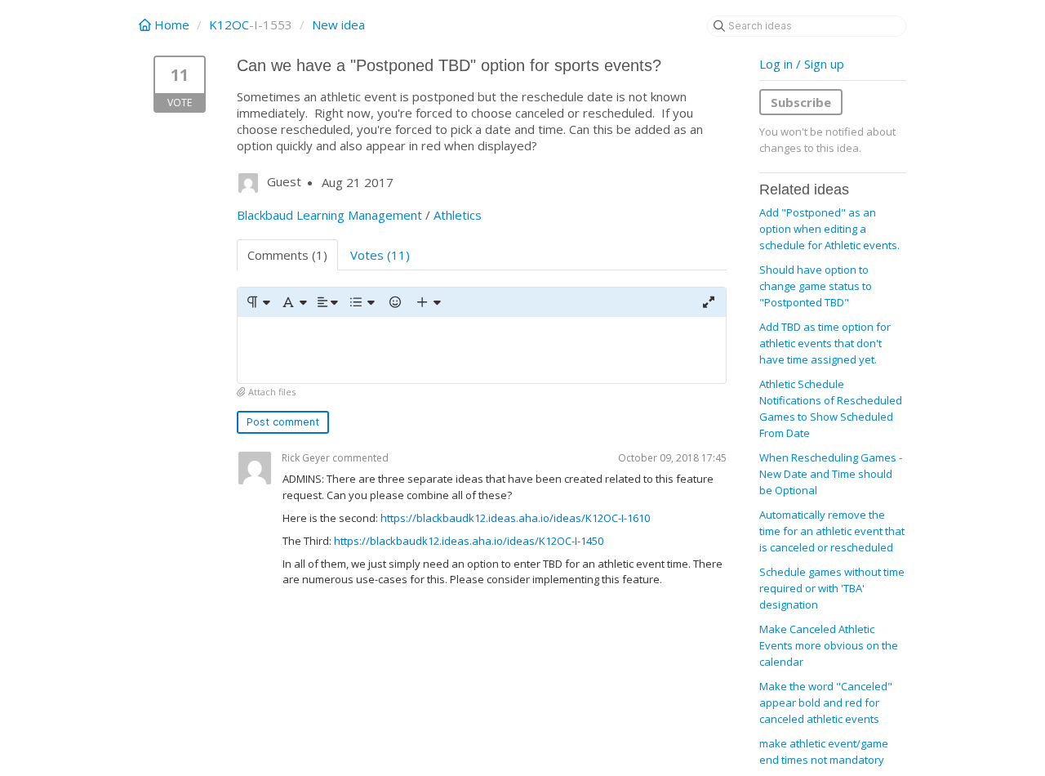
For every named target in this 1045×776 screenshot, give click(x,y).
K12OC (229, 24)
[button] (257, 302)
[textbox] (482, 350)
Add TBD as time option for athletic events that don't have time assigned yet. (825, 343)
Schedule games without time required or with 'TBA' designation (832, 588)
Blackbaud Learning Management (329, 215)
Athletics (458, 215)
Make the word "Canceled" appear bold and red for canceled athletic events (825, 702)
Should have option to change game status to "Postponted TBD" (815, 286)
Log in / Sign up (801, 64)
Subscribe (801, 102)
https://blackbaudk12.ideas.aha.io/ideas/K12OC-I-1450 (468, 540)
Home (172, 24)
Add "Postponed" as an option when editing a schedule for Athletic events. (829, 228)
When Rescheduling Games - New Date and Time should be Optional (830, 473)
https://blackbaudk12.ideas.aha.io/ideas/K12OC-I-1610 (515, 518)
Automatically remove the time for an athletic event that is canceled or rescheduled (832, 531)
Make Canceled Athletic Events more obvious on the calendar (828, 645)
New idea (338, 24)
